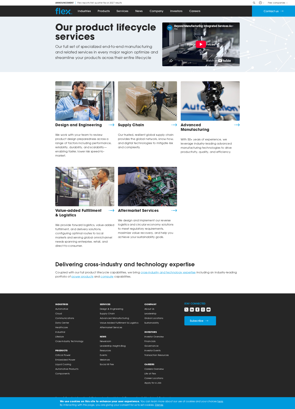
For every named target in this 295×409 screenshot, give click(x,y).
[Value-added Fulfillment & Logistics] (84, 186)
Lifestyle (59, 336)
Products (104, 11)
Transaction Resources (156, 355)
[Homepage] (63, 11)
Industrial (60, 332)
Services (122, 11)
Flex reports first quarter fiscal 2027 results (88, 2)
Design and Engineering (78, 125)
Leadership (150, 313)
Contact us (271, 11)
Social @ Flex (107, 364)
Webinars (105, 359)
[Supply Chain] (147, 101)
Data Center (62, 322)
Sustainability (151, 322)
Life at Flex (150, 373)
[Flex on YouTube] (208, 310)
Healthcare (61, 327)
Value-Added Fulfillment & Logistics (119, 322)
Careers (194, 11)
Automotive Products (66, 369)
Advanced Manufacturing (195, 127)
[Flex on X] (186, 310)
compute (106, 276)
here (220, 401)
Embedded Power (65, 359)
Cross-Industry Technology (69, 341)
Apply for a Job (152, 382)
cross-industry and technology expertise (168, 272)
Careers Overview (154, 369)
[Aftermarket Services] (147, 186)
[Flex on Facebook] (197, 310)
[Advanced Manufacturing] (210, 101)
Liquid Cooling (63, 364)
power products (82, 276)
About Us (149, 309)
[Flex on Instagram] (203, 310)
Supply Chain (131, 125)
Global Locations (153, 318)
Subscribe (196, 320)
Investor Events (152, 350)
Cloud (58, 313)
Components (62, 373)
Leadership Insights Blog (113, 346)
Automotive (61, 309)
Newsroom (105, 341)
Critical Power (62, 355)
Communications (64, 318)
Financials (149, 341)
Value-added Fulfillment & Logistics (78, 212)
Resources (105, 350)
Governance (151, 346)
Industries (84, 11)
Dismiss (159, 404)
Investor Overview (154, 336)
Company (156, 11)
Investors (176, 11)
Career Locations (153, 378)
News (139, 11)
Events (103, 355)
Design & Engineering (111, 309)
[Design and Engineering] (84, 101)
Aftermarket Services (138, 210)
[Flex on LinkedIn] (192, 310)
